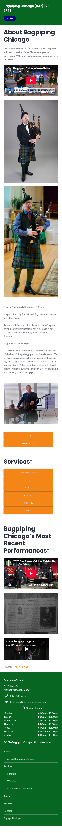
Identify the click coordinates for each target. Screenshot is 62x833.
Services (8, 766)
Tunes (7, 795)
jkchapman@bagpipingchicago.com (27, 701)
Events (7, 751)
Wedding (12, 781)
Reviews (8, 803)
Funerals (11, 773)
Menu (10, 18)
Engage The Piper (13, 818)
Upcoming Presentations (20, 788)
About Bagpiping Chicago (20, 758)
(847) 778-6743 (19, 666)
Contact (8, 810)
